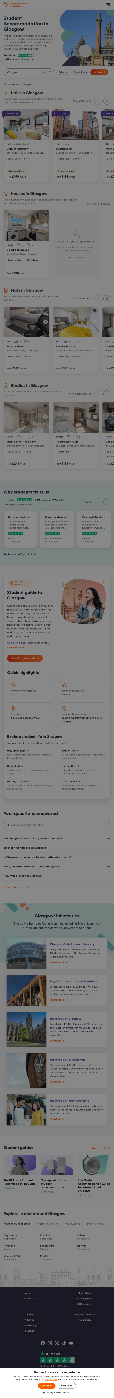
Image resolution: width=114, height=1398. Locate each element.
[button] (57, 1392)
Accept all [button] (46, 1386)
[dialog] (57, 1383)
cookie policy (51, 1379)
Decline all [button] (66, 1386)
